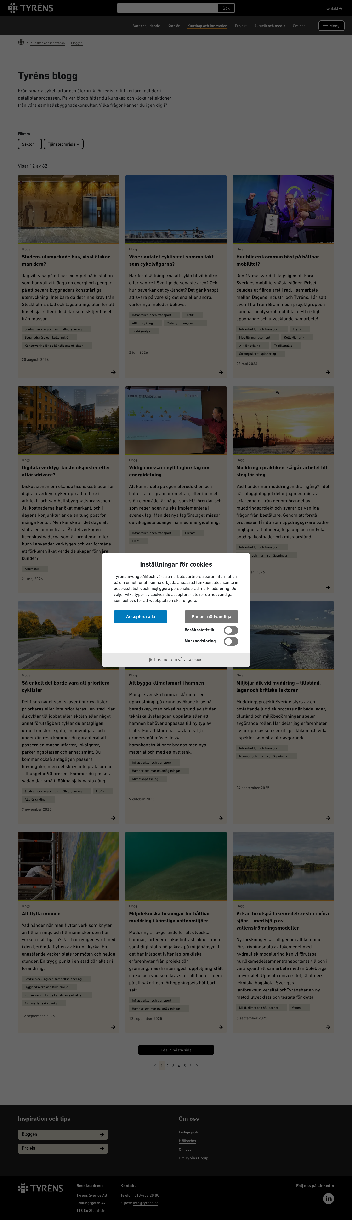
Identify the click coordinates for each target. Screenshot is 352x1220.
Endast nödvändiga (211, 616)
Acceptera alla (140, 616)
